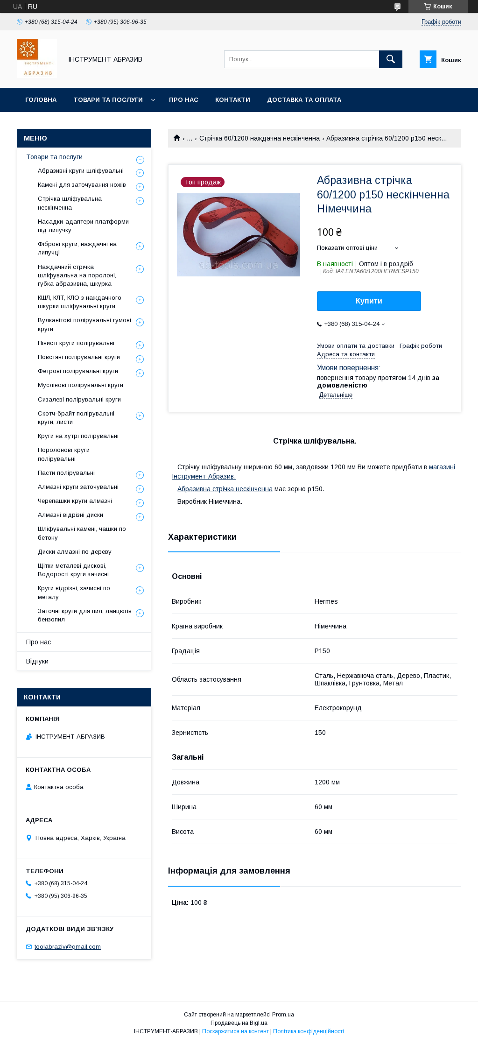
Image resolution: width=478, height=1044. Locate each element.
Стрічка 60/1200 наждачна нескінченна (259, 138)
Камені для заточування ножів (82, 184)
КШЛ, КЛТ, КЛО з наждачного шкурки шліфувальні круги (79, 302)
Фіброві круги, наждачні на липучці (77, 248)
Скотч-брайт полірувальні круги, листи (76, 417)
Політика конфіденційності (308, 1031)
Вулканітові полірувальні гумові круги (84, 324)
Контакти (232, 99)
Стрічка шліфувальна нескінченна (70, 203)
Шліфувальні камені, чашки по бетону (82, 533)
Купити (369, 301)
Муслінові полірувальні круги (80, 384)
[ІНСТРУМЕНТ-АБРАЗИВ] (37, 75)
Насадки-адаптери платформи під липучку (83, 225)
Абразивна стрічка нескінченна (225, 489)
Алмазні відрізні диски (70, 514)
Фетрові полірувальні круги (78, 370)
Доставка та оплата (304, 99)
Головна (40, 99)
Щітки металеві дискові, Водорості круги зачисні (73, 570)
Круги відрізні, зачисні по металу (74, 592)
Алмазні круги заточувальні (78, 486)
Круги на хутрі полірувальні (78, 435)
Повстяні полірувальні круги (79, 356)
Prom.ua (283, 1014)
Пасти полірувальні (66, 472)
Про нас (183, 99)
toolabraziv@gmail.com (68, 946)
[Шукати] (390, 59)
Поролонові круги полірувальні (64, 454)
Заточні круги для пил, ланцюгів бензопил (85, 615)
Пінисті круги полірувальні (76, 342)
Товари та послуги (108, 99)
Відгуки (37, 661)
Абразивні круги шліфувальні (81, 170)
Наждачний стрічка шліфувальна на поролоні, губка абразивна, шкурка (77, 275)
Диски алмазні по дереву (75, 551)
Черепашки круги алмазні (75, 500)
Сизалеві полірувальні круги (79, 399)
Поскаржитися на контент (235, 1031)
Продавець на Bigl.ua (239, 1023)
